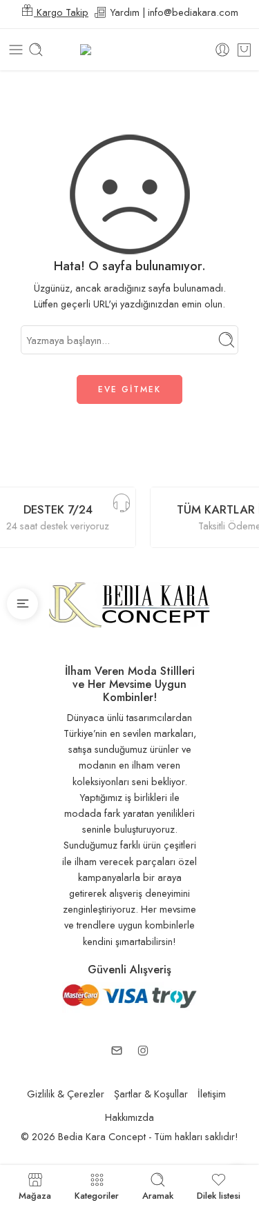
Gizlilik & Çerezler (65, 1093)
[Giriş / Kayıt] (222, 49)
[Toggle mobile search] (36, 49)
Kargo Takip (61, 12)
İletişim (212, 1093)
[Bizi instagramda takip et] (143, 1050)
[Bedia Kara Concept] (129, 603)
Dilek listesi (218, 1194)
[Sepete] (244, 49)
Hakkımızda (129, 1117)
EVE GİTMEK (129, 389)
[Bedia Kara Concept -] (129, 50)
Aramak (157, 1194)
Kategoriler (97, 1194)
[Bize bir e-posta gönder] (117, 1050)
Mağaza (35, 1194)
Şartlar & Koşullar (151, 1093)
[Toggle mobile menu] (16, 49)
